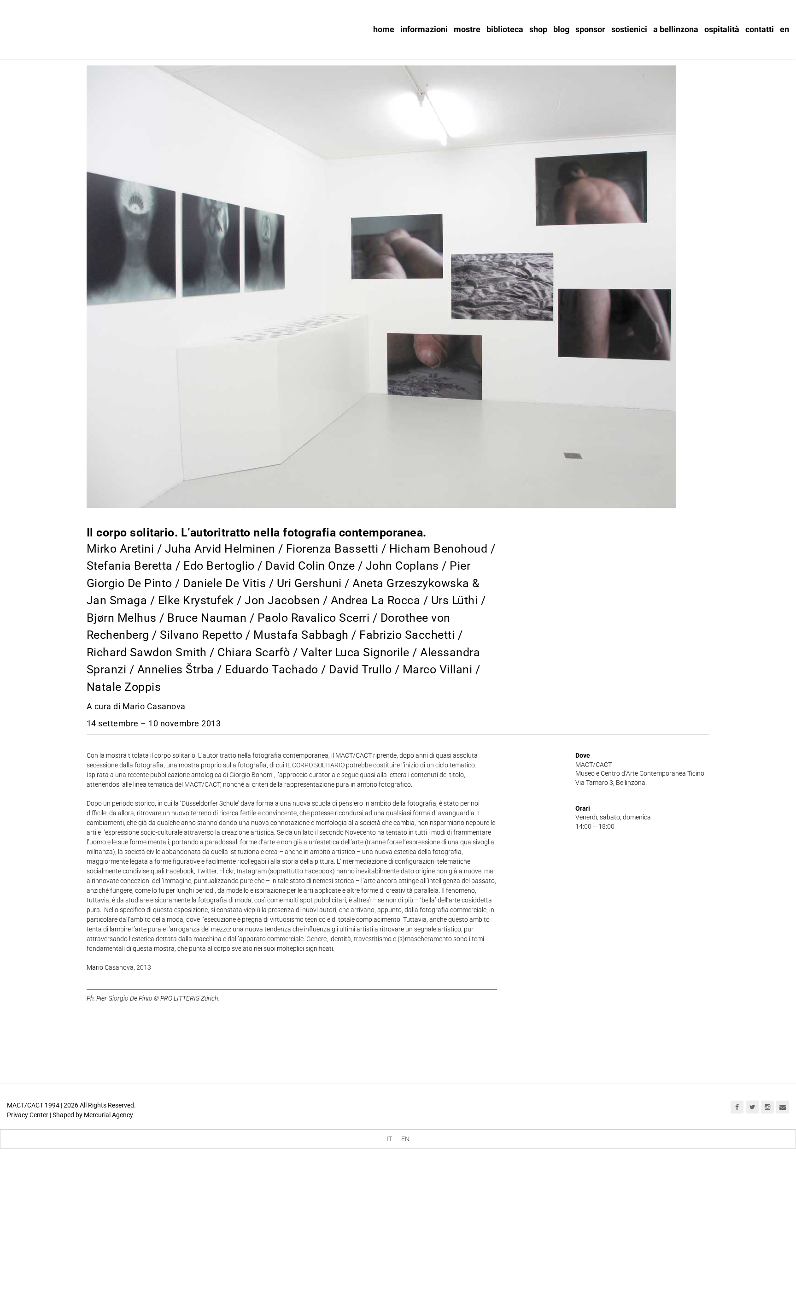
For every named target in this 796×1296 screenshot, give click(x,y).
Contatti (759, 29)
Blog (561, 29)
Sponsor (590, 29)
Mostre (467, 29)
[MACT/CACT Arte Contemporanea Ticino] (64, 26)
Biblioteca (504, 29)
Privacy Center (27, 1115)
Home (383, 29)
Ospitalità (721, 29)
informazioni (424, 29)
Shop (538, 29)
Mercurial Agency (108, 1115)
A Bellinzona (675, 29)
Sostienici (629, 29)
